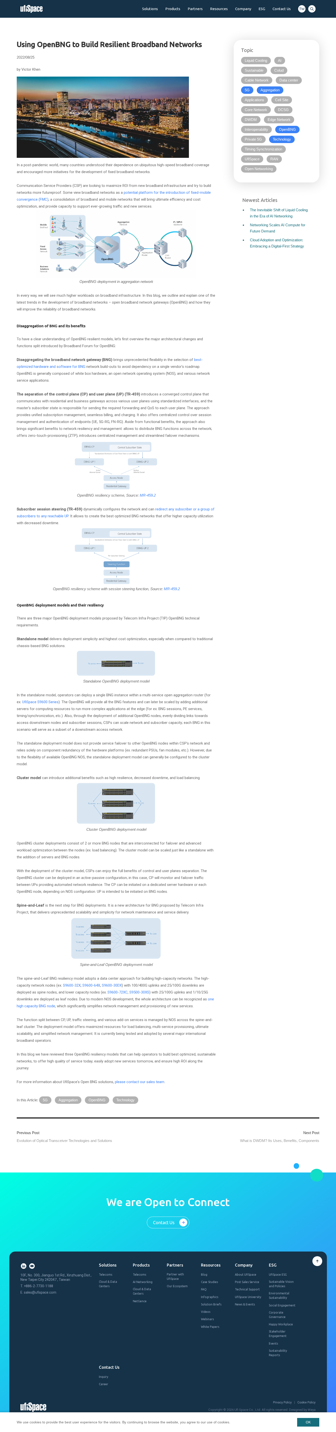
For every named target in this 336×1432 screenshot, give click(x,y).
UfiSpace (252, 159)
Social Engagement (282, 1305)
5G (45, 1100)
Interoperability (256, 129)
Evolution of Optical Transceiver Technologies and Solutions (64, 1141)
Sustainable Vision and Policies (281, 1284)
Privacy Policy (282, 1402)
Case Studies (209, 1282)
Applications (254, 100)
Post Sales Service (247, 1282)
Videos (205, 1311)
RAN (274, 159)
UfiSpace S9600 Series (40, 702)
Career (103, 1384)
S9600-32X (72, 985)
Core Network (256, 110)
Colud (279, 70)
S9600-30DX (112, 985)
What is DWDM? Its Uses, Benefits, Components (279, 1141)
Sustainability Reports (278, 1353)
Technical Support (247, 1289)
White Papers (210, 1326)
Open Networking (259, 169)
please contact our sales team (139, 1082)
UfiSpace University (248, 1297)
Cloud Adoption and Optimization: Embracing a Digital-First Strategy (277, 243)
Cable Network (257, 80)
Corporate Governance (277, 1314)
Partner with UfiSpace (175, 1276)
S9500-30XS (139, 992)
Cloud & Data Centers (108, 1284)
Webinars (207, 1319)
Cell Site (281, 100)
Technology (125, 1100)
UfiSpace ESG (278, 1274)
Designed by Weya (302, 1410)
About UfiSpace (245, 1274)
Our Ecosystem (177, 1286)
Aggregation (68, 1100)
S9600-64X (91, 985)
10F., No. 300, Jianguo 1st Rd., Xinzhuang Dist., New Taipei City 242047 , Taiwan (56, 1277)
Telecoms (105, 1274)
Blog (204, 1274)
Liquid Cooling (256, 60)
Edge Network (279, 119)
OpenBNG (97, 1100)
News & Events (245, 1304)
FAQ (204, 1289)
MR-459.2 (148, 495)
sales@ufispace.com (40, 1292)
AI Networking (143, 1282)
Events (273, 1343)
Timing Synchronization (263, 149)
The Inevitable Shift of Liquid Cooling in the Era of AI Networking (279, 213)
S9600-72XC (117, 992)
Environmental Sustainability (279, 1295)
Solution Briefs (211, 1304)
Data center (288, 80)
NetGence (140, 1301)
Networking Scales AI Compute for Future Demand (277, 228)
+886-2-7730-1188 (38, 1286)
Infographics (209, 1297)
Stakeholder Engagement (278, 1333)
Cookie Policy (306, 1402)
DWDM (251, 119)
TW (302, 9)
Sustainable (254, 70)
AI (279, 60)
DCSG (283, 110)
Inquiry (103, 1376)
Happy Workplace (281, 1324)
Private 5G (253, 139)
